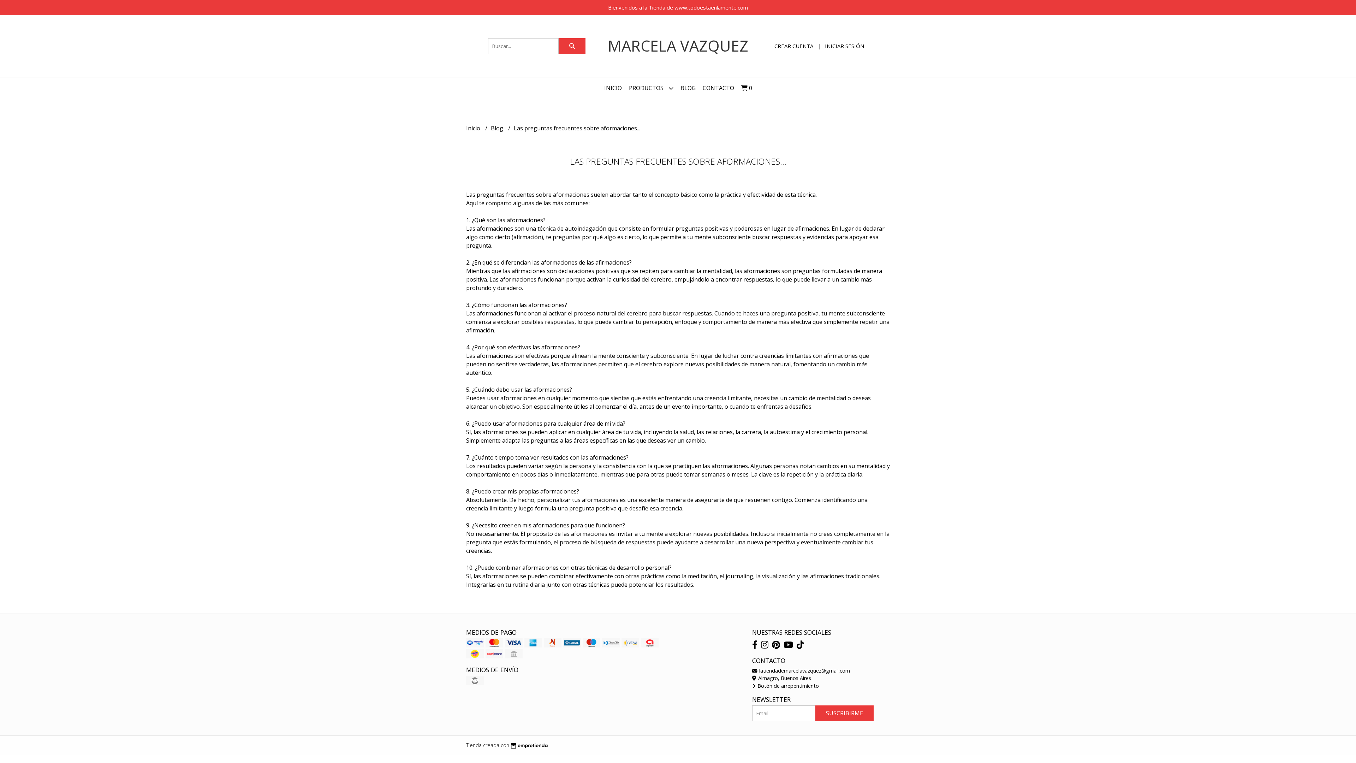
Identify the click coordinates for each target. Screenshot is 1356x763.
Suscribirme (844, 713)
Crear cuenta (793, 45)
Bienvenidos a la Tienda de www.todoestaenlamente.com (678, 7)
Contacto (718, 88)
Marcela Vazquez (678, 45)
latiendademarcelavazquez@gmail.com (804, 670)
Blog (688, 88)
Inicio (613, 88)
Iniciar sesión (844, 45)
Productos (647, 88)
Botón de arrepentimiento (787, 685)
